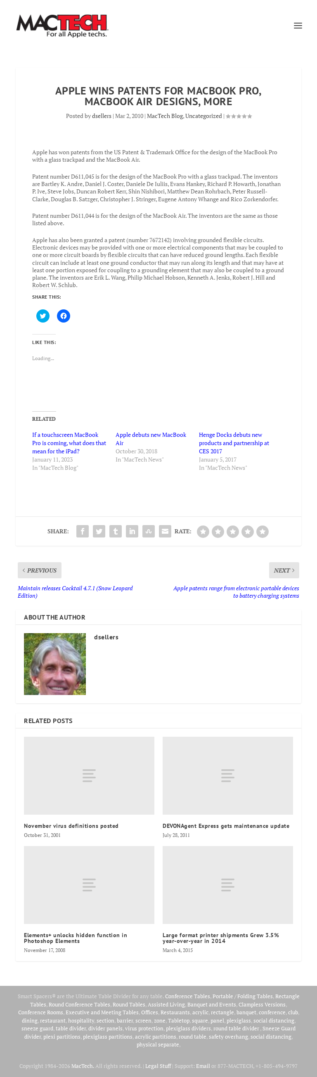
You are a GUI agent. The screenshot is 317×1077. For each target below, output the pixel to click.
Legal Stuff (158, 1066)
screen (143, 1020)
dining (30, 1020)
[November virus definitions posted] (89, 776)
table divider (71, 1028)
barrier (125, 1020)
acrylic (200, 1012)
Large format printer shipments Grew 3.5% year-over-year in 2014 (221, 938)
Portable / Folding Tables (243, 996)
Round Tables (129, 1004)
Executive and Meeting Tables (102, 1012)
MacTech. (82, 1066)
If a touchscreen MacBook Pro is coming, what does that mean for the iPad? (69, 443)
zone (160, 1020)
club (293, 1012)
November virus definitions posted (71, 826)
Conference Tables (187, 996)
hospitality (81, 1020)
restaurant (53, 1020)
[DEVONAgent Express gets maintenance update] (228, 776)
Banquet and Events (211, 1004)
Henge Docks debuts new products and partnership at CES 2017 (234, 443)
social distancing (273, 1020)
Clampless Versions (262, 1004)
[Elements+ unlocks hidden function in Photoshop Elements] (89, 885)
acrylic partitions (155, 1036)
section (105, 1020)
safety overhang (228, 1036)
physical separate (158, 1044)
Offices (149, 1012)
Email (203, 1066)
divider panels (105, 1028)
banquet (246, 1012)
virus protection (144, 1028)
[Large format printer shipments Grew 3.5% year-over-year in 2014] (228, 885)
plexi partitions (61, 1036)
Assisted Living (166, 1004)
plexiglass (239, 1020)
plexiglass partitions (107, 1036)
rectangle (222, 1012)
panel (217, 1020)
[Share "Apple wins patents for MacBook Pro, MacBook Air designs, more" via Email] (165, 531)
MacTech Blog (165, 116)
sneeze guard (37, 1028)
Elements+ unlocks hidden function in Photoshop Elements (75, 938)
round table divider (236, 1028)
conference (272, 1012)
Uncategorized (203, 116)
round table (192, 1036)
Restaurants (175, 1012)
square (200, 1020)
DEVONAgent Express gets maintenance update (226, 826)
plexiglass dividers (188, 1028)
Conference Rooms (40, 1012)
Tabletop (178, 1020)
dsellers (101, 116)
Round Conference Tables (79, 1004)
